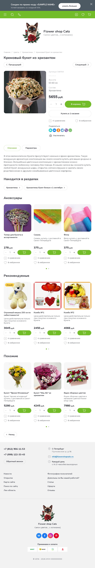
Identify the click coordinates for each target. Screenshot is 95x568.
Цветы (16, 52)
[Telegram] (62, 130)
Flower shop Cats (57, 31)
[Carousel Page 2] (48, 268)
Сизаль (37, 234)
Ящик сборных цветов (75, 393)
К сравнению (59, 121)
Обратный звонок (14, 461)
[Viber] (66, 130)
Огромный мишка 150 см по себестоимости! (17, 314)
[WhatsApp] (70, 130)
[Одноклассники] (58, 130)
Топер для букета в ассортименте (13, 236)
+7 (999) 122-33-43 (14, 454)
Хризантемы (27, 52)
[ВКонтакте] (54, 130)
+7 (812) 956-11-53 (14, 449)
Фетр (66, 234)
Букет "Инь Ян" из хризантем (42, 394)
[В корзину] (24, 252)
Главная (7, 52)
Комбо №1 (39, 312)
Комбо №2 (69, 312)
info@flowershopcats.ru (62, 456)
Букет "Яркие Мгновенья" (16, 393)
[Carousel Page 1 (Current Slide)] (46, 268)
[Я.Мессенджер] (50, 130)
